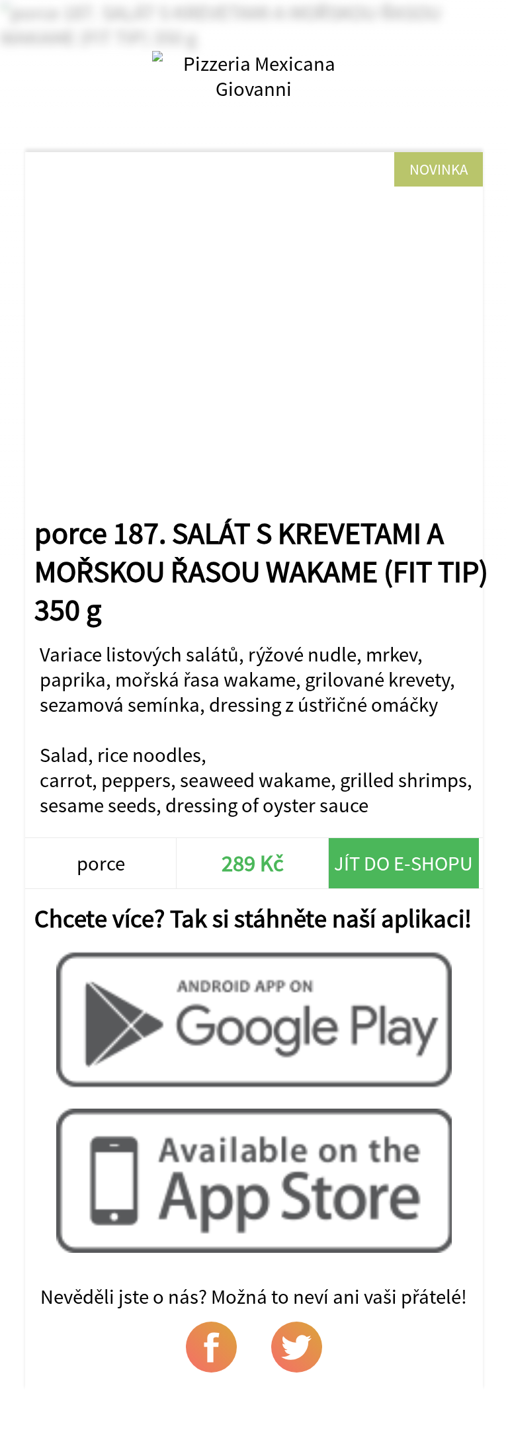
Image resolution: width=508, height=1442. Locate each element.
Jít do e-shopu (403, 863)
